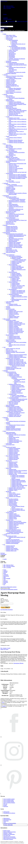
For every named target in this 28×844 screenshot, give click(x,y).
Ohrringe (5, 572)
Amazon (5, 648)
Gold (4, 579)
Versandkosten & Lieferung (9, 813)
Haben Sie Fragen (4, 649)
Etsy (1, 648)
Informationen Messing (18, 663)
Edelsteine (5, 580)
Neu (4, 584)
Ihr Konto (3, 553)
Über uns (5, 803)
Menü (2, 31)
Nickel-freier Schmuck (8, 839)
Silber (4, 577)
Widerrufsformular (7, 819)
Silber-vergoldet (6, 578)
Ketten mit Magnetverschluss (9, 831)
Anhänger (5, 571)
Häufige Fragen (6, 830)
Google (8, 648)
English (5, 14)
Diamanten (5, 582)
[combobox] (7, 26)
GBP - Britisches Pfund (8, 6)
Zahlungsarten (6, 811)
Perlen (4, 583)
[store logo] (16, 21)
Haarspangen (6, 576)
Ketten (4, 569)
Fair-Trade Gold (6, 835)
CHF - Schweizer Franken (9, 7)
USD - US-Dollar (7, 8)
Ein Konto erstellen (7, 19)
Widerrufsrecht (6, 818)
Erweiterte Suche (4, 27)
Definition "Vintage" (7, 833)
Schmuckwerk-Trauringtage (9, 836)
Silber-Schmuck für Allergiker (9, 838)
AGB (4, 822)
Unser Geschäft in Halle (8, 800)
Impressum (5, 806)
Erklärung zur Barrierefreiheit (9, 823)
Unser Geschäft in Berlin (8, 801)
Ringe (4, 573)
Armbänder (5, 574)
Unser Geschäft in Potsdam (9, 802)
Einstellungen (3, 554)
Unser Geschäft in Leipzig (9, 799)
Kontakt (5, 805)
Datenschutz (6, 820)
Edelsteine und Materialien (9, 834)
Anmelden (5, 17)
